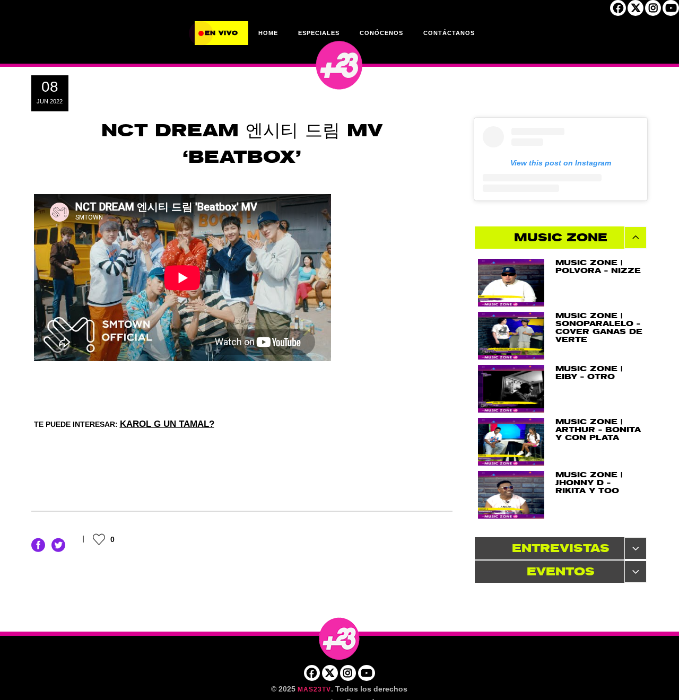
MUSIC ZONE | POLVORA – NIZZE (598, 267)
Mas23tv (314, 689)
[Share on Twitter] (58, 544)
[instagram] (653, 11)
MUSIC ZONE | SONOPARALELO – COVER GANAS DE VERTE (598, 328)
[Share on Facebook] (38, 544)
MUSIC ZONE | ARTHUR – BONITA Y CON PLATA (598, 430)
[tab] (561, 237)
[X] (635, 11)
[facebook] (618, 11)
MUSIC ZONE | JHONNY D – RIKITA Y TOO (588, 483)
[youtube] (671, 11)
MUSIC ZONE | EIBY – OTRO (588, 373)
